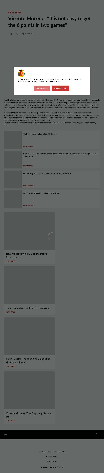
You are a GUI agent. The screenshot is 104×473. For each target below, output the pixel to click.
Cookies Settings (42, 88)
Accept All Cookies (60, 88)
